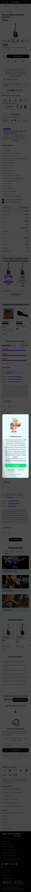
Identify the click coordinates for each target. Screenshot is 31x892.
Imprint (11, 474)
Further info (20, 470)
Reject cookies (11, 470)
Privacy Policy (18, 474)
